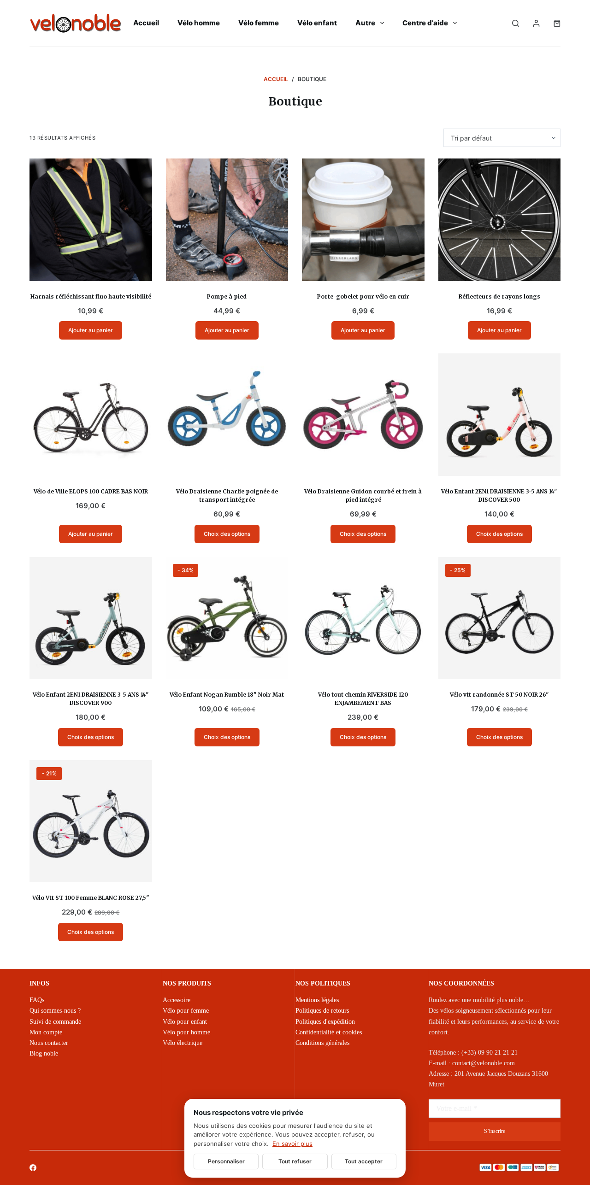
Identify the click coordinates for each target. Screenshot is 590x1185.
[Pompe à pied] (227, 219)
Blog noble (44, 1053)
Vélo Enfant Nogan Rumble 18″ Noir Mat (227, 694)
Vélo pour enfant (185, 1021)
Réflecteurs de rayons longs (499, 296)
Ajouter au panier (90, 330)
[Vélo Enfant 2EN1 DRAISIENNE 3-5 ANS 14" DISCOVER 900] (91, 618)
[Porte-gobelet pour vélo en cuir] (363, 219)
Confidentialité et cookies (328, 1032)
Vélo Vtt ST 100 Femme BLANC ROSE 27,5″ (90, 897)
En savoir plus (292, 1143)
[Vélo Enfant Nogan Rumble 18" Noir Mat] (227, 618)
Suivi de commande (55, 1021)
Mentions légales (317, 1000)
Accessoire (176, 1000)
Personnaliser (226, 1161)
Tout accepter (364, 1161)
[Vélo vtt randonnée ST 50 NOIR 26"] (499, 618)
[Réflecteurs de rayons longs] (499, 219)
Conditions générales (322, 1042)
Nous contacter (49, 1042)
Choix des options (227, 533)
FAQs (37, 1000)
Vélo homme (198, 22)
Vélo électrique (182, 1042)
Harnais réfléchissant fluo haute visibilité (90, 296)
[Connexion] (536, 23)
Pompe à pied (227, 296)
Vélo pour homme (186, 1032)
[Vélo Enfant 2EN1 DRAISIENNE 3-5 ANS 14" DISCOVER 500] (499, 414)
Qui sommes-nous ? (55, 1010)
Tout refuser (295, 1161)
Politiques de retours (322, 1010)
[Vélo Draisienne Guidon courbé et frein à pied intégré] (363, 414)
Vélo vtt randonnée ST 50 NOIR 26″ (499, 694)
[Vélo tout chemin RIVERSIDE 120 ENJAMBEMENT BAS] (363, 618)
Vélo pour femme (186, 1010)
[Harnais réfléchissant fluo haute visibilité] (91, 219)
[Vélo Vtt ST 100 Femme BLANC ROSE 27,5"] (91, 821)
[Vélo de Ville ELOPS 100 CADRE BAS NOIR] (91, 414)
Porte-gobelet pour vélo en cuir (363, 296)
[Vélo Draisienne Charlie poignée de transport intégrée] (227, 414)
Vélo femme (258, 22)
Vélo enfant (317, 22)
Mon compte (46, 1032)
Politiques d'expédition (325, 1021)
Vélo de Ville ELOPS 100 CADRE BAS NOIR (91, 491)
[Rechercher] (515, 23)
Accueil (146, 22)
